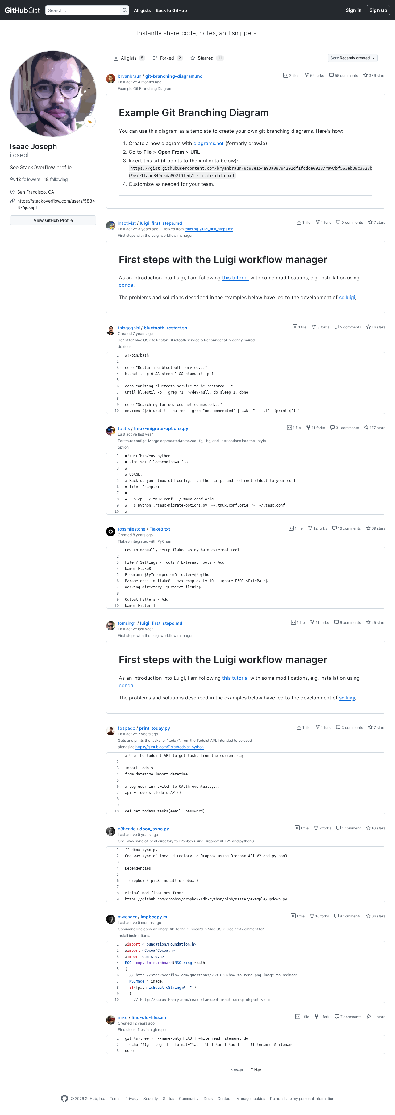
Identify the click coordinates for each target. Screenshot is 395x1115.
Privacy (132, 1098)
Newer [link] (236, 1069)
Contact (224, 1098)
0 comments (352, 222)
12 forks (320, 528)
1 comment (351, 828)
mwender (127, 916)
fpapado (126, 728)
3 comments (352, 727)
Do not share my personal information (302, 1098)
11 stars (378, 1016)
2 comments (350, 327)
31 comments (347, 427)
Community (189, 1098)
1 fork (325, 222)
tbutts (124, 428)
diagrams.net (208, 143)
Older (255, 1069)
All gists (142, 10)
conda (126, 285)
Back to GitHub (171, 10)
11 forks (318, 427)
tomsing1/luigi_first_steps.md (209, 229)
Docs (208, 1098)
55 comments (346, 75)
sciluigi (347, 297)
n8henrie (126, 828)
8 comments (350, 916)
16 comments (349, 528)
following (56, 179)
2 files (293, 75)
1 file (305, 222)
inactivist (127, 223)
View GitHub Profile (53, 220)
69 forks (316, 75)
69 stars (378, 528)
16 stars (378, 327)
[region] (245, 151)
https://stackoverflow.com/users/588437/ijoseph (56, 204)
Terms (115, 1098)
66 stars (378, 916)
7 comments (350, 1016)
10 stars (378, 828)
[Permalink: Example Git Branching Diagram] (114, 112)
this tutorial (235, 277)
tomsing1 (127, 623)
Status (168, 1098)
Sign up (378, 10)
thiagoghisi (129, 327)
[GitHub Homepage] (64, 1099)
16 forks (321, 916)
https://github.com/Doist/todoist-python (169, 747)
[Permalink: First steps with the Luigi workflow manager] (114, 259)
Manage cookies (250, 1098)
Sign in (354, 10)
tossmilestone (131, 529)
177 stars (377, 427)
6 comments (350, 622)
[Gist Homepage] (22, 10)
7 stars (379, 222)
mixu (122, 1017)
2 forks (324, 828)
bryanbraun (129, 76)
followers (28, 179)
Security (150, 1098)
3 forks (322, 327)
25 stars (378, 622)
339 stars (376, 75)
